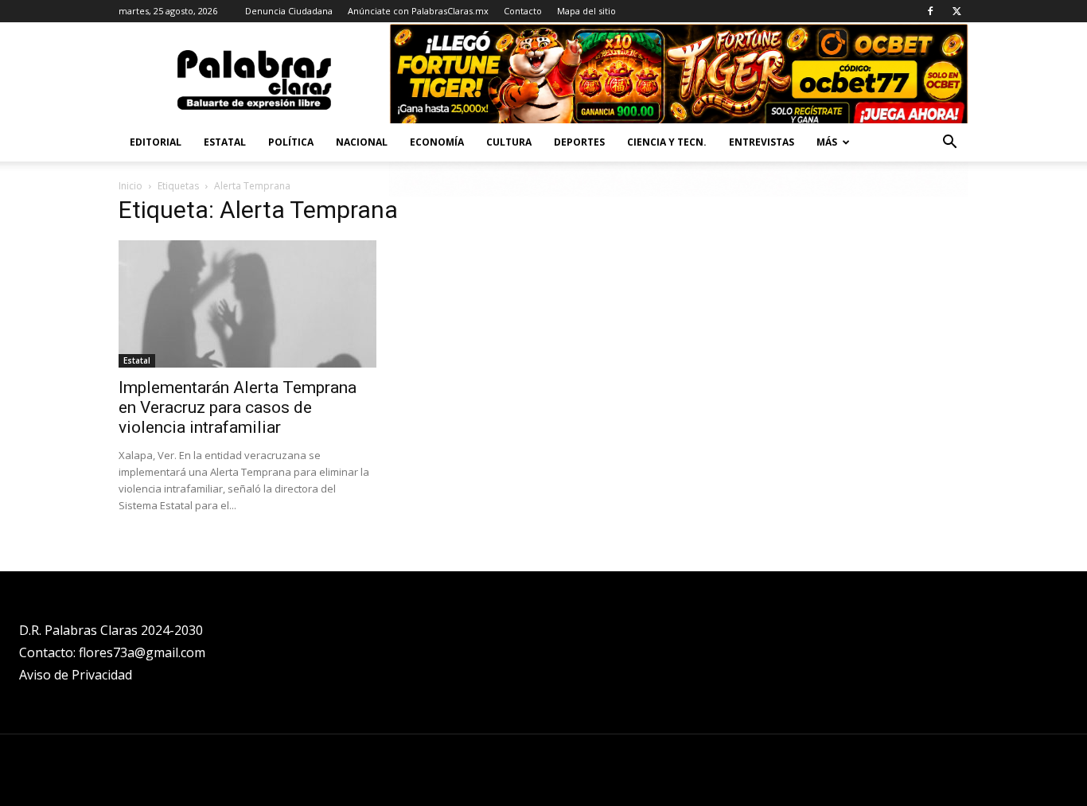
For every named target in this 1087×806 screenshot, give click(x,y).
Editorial (155, 142)
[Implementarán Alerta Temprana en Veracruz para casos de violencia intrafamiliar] (247, 304)
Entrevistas (761, 142)
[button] (949, 143)
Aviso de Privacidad (75, 674)
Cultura (509, 142)
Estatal (225, 142)
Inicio (130, 186)
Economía (437, 142)
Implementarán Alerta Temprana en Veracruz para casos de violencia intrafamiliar (237, 407)
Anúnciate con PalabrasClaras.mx (418, 11)
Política (291, 142)
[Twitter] (956, 11)
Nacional (362, 142)
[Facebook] (930, 11)
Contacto (523, 11)
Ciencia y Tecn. (667, 142)
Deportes (579, 142)
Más (826, 142)
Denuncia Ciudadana (289, 11)
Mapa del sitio (586, 11)
